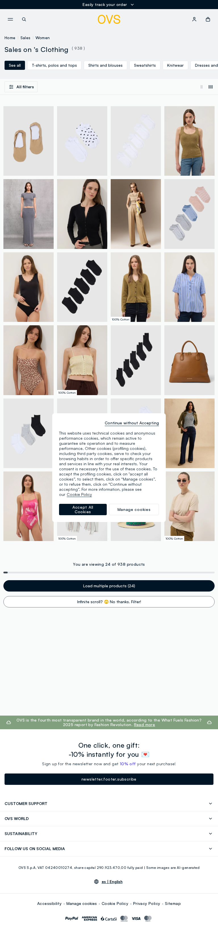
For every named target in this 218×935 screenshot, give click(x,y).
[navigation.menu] (10, 19)
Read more (144, 724)
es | (112, 881)
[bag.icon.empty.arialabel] (208, 19)
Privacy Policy (146, 903)
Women (42, 37)
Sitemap (173, 903)
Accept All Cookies (82, 509)
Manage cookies (81, 903)
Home (10, 37)
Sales (25, 37)
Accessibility (49, 903)
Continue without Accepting (132, 422)
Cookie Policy (115, 903)
